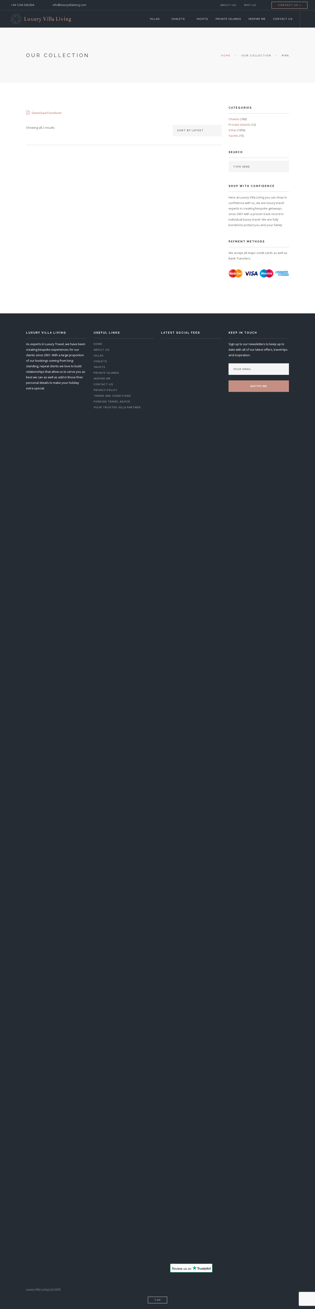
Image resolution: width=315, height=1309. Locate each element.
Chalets (178, 18)
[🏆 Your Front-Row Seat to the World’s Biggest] (191, 650)
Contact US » (289, 5)
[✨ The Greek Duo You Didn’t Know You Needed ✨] (210, 584)
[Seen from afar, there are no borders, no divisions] (210, 964)
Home (226, 55)
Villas (155, 18)
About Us (102, 349)
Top (157, 1300)
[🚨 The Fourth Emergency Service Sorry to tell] (210, 1243)
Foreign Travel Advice (112, 401)
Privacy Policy (105, 390)
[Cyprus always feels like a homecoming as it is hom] (191, 964)
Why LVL (250, 5)
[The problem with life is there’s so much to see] (172, 1243)
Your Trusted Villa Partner (117, 407)
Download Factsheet (46, 113)
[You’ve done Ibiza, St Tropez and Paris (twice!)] (191, 1243)
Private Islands (228, 18)
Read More (55, 243)
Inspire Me (257, 18)
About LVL (228, 5)
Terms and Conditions (112, 395)
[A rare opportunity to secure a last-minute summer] (172, 595)
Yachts (202, 18)
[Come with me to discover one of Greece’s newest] (172, 1098)
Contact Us (283, 18)
